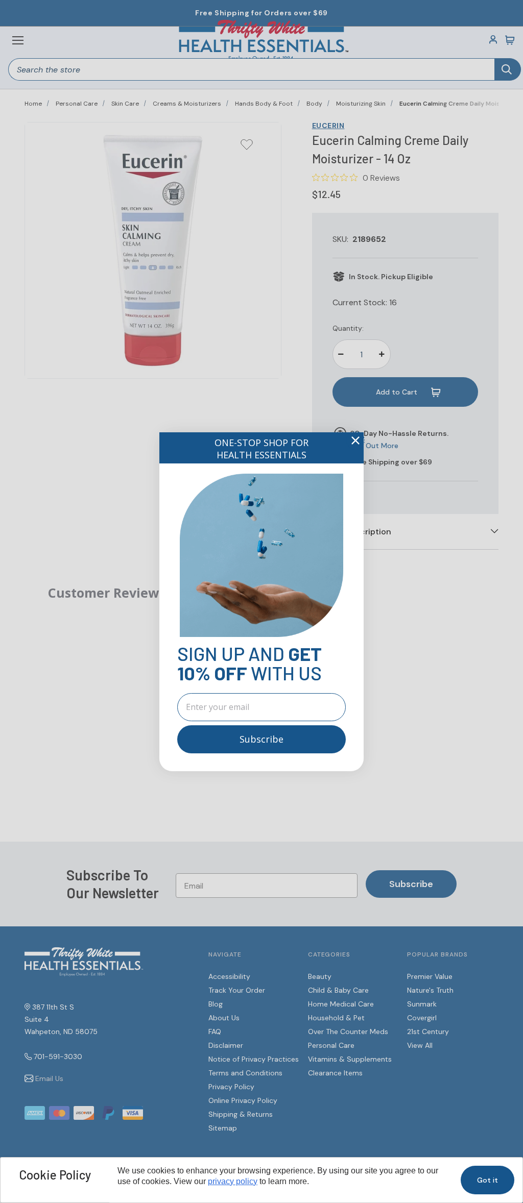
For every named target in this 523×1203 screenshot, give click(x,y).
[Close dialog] (355, 440)
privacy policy (232, 1181)
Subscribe (261, 739)
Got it (487, 1180)
